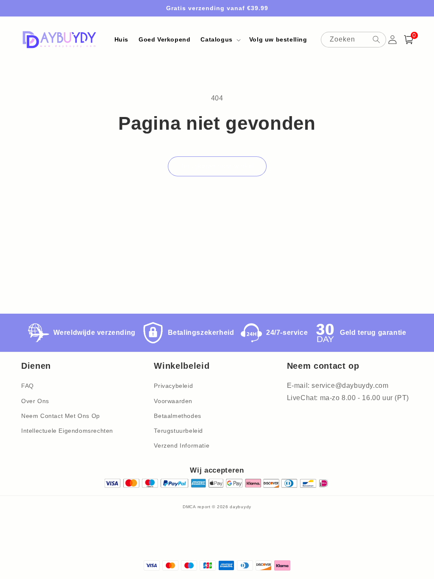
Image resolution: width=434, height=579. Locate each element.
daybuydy (240, 506)
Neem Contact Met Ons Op (60, 415)
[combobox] (353, 39)
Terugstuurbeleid (178, 430)
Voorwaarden (173, 401)
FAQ (27, 385)
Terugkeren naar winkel (217, 166)
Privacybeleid (173, 385)
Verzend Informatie (181, 445)
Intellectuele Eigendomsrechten (67, 430)
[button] (219, 39)
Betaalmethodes (177, 415)
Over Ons (35, 401)
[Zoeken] (376, 39)
